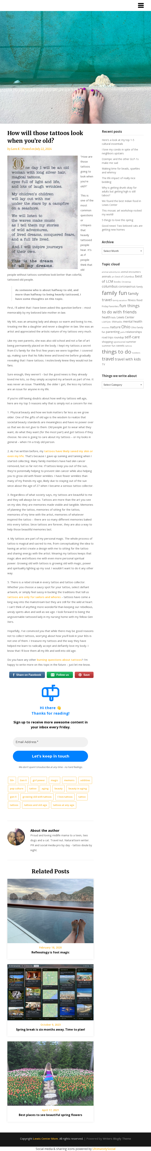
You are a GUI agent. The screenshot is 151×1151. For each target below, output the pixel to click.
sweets (120, 345)
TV (103, 364)
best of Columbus (124, 276)
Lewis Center (125, 317)
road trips (107, 337)
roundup (119, 337)
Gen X (23, 780)
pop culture (16, 788)
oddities (85, 780)
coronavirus (127, 286)
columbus (110, 286)
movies (105, 327)
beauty (59, 788)
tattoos (14, 805)
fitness (132, 300)
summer (131, 341)
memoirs (69, 780)
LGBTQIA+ (106, 322)
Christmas (126, 282)
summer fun (108, 345)
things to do (116, 351)
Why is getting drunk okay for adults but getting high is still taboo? (119, 191)
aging (45, 788)
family (139, 286)
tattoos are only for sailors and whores (34, 597)
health (106, 317)
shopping (107, 341)
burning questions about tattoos (59, 659)
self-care (132, 336)
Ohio (125, 326)
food (139, 300)
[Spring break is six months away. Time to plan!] (50, 991)
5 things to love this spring (117, 220)
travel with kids (128, 359)
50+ (12, 780)
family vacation (120, 300)
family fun (114, 293)
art (113, 276)
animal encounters (131, 271)
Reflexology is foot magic (50, 952)
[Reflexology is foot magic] (50, 909)
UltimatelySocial (103, 1149)
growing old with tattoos (37, 796)
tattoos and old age (35, 805)
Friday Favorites (110, 306)
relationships (133, 332)
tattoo (32, 788)
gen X (13, 796)
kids (113, 317)
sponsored (119, 341)
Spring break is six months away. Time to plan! (50, 1029)
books (117, 281)
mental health (132, 321)
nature (115, 327)
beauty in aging (78, 788)
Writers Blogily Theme (117, 1138)
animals (106, 276)
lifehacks (117, 321)
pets (122, 332)
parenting (113, 332)
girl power (39, 780)
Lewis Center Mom (45, 1138)
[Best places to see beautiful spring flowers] (50, 1072)
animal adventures (111, 272)
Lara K (15, 149)
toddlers (136, 353)
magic (54, 780)
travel (108, 359)
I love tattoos (65, 796)
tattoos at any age (63, 805)
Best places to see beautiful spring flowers (50, 1115)
